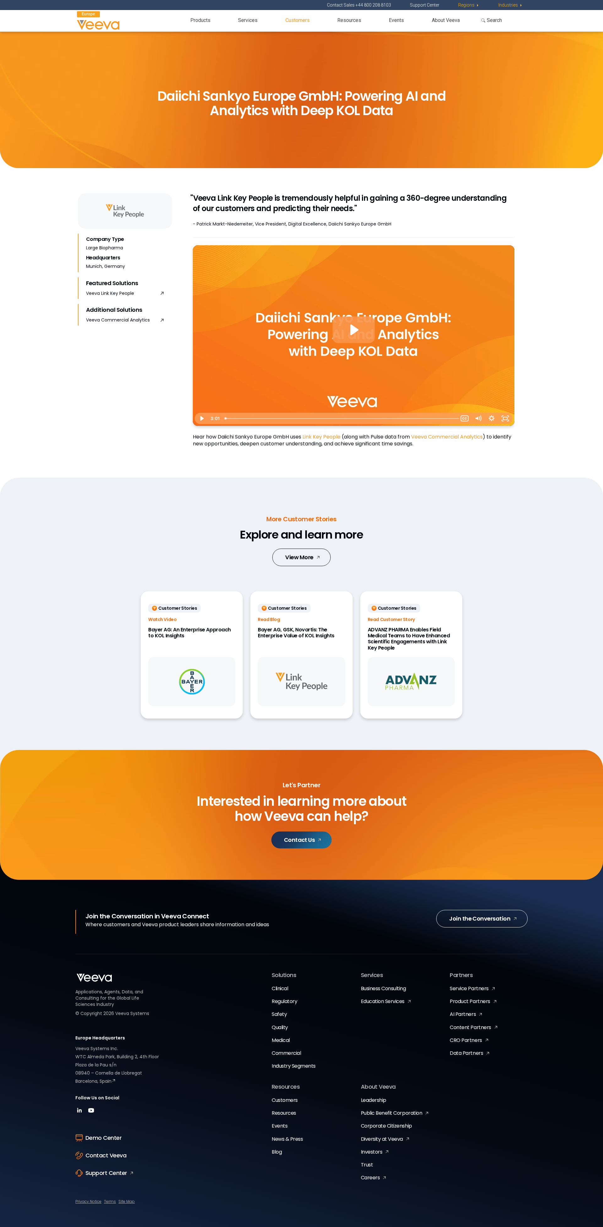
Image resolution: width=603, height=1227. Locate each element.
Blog (277, 1151)
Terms (110, 1201)
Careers (370, 1177)
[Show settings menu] (491, 418)
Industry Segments (294, 1066)
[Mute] (478, 418)
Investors (372, 1151)
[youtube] (91, 1112)
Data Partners (466, 1053)
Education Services (383, 1001)
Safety (279, 1014)
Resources (349, 20)
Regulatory (284, 1001)
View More (299, 557)
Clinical (280, 988)
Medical (281, 1040)
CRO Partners (466, 1040)
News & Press (287, 1139)
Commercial (286, 1053)
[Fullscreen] (505, 418)
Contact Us (299, 840)
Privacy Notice (88, 1201)
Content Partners (470, 1027)
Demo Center (103, 1138)
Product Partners (470, 1001)
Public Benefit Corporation (391, 1113)
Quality (280, 1027)
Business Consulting (383, 988)
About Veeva (446, 20)
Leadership (373, 1100)
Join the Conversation (479, 918)
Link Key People (321, 436)
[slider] (339, 418)
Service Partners (469, 988)
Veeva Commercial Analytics (118, 320)
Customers (297, 20)
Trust (367, 1164)
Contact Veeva (105, 1155)
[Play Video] (201, 418)
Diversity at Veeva (382, 1139)
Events (396, 20)
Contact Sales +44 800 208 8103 (359, 5)
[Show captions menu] (464, 418)
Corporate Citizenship (386, 1125)
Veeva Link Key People (110, 293)
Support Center (424, 5)
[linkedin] (80, 1112)
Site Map (126, 1201)
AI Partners (463, 1014)
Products (200, 20)
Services (248, 20)
